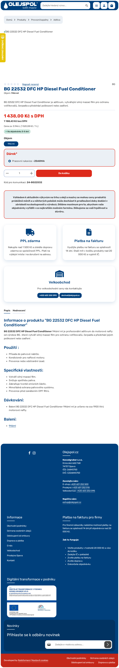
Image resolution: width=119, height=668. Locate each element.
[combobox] (62, 5)
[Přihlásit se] (107, 644)
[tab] (7, 310)
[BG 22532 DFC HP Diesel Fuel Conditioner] (59, 53)
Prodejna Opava (15, 555)
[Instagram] (34, 453)
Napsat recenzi (30, 84)
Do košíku (64, 173)
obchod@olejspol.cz (70, 295)
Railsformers (24, 660)
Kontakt (11, 560)
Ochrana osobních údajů (19, 531)
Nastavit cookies (40, 660)
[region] (59, 53)
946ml (12, 425)
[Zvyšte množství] (31, 173)
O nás (9, 545)
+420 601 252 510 (81, 487)
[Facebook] (29, 453)
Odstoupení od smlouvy (18, 535)
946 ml (11, 144)
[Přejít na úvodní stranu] (21, 5)
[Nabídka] (96, 5)
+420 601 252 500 (79, 484)
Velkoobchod (13, 550)
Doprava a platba (15, 540)
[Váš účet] (104, 5)
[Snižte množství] (7, 173)
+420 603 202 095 (48, 295)
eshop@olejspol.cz (72, 502)
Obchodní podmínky (16, 526)
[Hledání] (87, 5)
